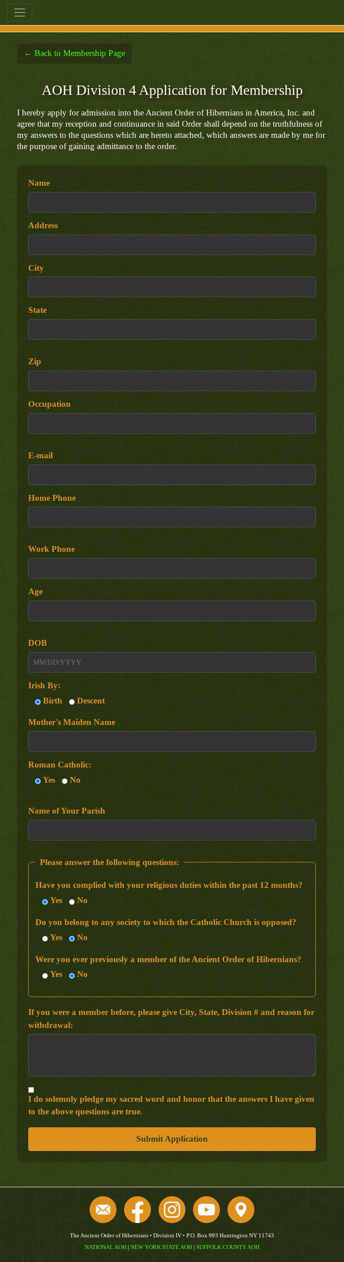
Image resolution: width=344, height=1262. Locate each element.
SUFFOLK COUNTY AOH (227, 1247)
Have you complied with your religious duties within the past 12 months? (169, 885)
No (75, 779)
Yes (49, 779)
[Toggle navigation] (19, 12)
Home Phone (52, 498)
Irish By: (44, 685)
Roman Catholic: (59, 764)
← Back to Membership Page (74, 53)
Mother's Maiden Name (71, 722)
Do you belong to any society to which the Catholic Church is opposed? (166, 922)
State (37, 310)
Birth (52, 700)
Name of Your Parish (66, 810)
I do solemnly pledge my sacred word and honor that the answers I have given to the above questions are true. (171, 1105)
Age (35, 591)
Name (39, 183)
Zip (34, 361)
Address (43, 225)
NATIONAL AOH (105, 1247)
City (36, 268)
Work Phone (51, 549)
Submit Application (172, 1138)
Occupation (49, 404)
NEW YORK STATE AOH (161, 1247)
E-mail (40, 455)
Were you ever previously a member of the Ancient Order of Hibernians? (168, 959)
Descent (91, 700)
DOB (37, 643)
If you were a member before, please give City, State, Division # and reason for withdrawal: (171, 1018)
